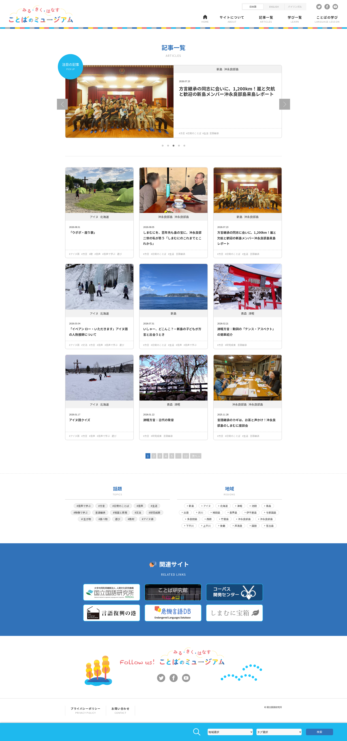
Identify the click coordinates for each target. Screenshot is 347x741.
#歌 (91, 254)
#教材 (131, 519)
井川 (200, 512)
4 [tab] (179, 146)
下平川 (190, 526)
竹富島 (225, 519)
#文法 (84, 345)
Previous (62, 104)
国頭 (254, 526)
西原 (209, 519)
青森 (268, 506)
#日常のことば (193, 133)
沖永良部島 (244, 519)
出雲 (186, 512)
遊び (119, 254)
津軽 (239, 506)
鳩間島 (216, 512)
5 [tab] (184, 146)
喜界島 (233, 512)
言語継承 (214, 133)
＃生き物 (86, 519)
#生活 (205, 133)
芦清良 (238, 526)
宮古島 (270, 526)
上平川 (207, 526)
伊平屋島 (252, 512)
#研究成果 (230, 345)
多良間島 (192, 519)
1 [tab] (163, 146)
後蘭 (222, 526)
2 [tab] (168, 146)
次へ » (196, 456)
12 (185, 456)
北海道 (224, 506)
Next (284, 104)
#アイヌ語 (74, 254)
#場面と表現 (120, 512)
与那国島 (271, 512)
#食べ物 (103, 519)
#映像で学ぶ (81, 512)
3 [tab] (173, 146)
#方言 (182, 133)
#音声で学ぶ (108, 254)
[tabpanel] (173, 104)
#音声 (97, 254)
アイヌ (207, 506)
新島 (191, 506)
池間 (254, 506)
